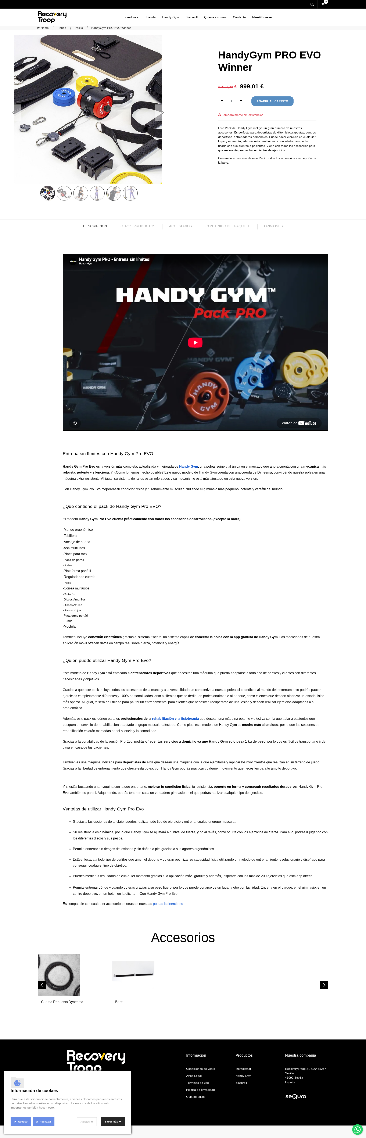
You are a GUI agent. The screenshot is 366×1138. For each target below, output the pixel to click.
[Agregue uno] (241, 101)
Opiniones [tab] (273, 226)
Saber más (111, 1121)
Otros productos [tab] (138, 226)
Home (44, 27)
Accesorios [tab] (180, 226)
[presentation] (42, 985)
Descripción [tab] (95, 226)
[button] (163, 112)
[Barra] (146, 975)
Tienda (61, 27)
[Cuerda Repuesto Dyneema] (72, 975)
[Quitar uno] (222, 101)
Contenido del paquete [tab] (228, 226)
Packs (79, 27)
